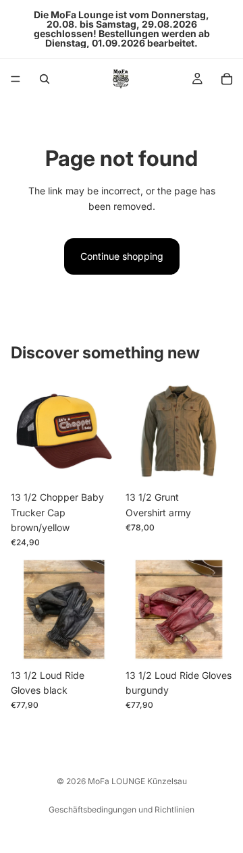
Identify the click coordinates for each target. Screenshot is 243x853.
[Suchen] (44, 79)
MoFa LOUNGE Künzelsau (137, 781)
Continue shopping (121, 256)
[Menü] (15, 78)
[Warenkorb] (227, 79)
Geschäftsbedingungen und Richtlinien (121, 809)
